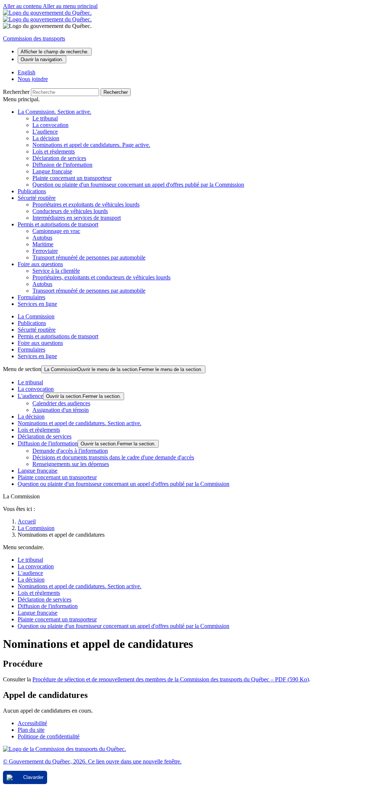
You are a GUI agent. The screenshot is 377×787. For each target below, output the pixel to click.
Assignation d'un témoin (60, 410)
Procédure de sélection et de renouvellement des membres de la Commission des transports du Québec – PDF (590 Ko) (170, 679)
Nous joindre (33, 79)
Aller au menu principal (70, 6)
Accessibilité (32, 723)
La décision (45, 138)
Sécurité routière (37, 198)
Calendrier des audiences (61, 403)
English (26, 72)
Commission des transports (34, 38)
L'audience (45, 131)
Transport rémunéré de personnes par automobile (88, 257)
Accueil (27, 521)
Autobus (42, 237)
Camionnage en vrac (56, 231)
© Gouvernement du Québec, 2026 (92, 761)
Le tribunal (45, 118)
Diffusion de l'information (62, 165)
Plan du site (31, 730)
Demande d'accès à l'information (70, 451)
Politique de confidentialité (49, 736)
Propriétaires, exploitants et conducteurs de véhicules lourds (101, 277)
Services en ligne (37, 304)
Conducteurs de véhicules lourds (70, 211)
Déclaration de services (59, 158)
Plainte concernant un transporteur (72, 178)
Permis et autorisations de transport (58, 224)
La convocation (50, 125)
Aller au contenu (23, 6)
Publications (32, 191)
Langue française (52, 171)
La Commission (54, 112)
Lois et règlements (53, 151)
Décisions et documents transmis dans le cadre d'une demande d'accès (113, 457)
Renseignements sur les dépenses (70, 464)
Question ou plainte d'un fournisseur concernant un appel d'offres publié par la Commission (138, 184)
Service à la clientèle (56, 271)
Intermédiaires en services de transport (76, 218)
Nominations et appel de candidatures (91, 145)
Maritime (42, 244)
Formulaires (31, 297)
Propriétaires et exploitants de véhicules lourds (86, 204)
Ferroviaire (45, 251)
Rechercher (16, 92)
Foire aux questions (40, 264)
